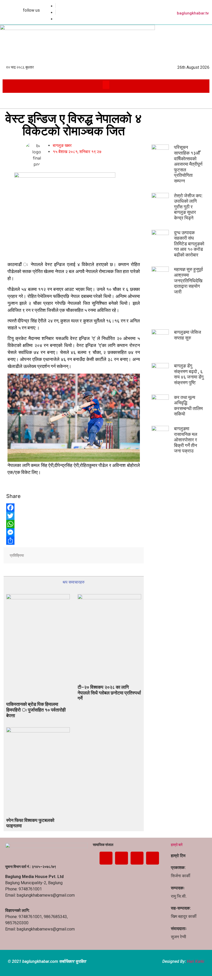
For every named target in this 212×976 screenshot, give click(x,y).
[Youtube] (137, 858)
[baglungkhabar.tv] (207, 5)
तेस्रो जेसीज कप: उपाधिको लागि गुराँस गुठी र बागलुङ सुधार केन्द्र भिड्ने (188, 207)
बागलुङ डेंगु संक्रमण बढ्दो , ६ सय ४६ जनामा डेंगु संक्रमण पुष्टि (188, 374)
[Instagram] (152, 858)
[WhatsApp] (38, 524)
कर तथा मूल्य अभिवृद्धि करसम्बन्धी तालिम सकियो (188, 406)
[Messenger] (38, 532)
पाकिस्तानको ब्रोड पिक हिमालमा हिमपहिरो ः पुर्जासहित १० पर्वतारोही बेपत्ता (36, 709)
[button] (106, 85)
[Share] (38, 540)
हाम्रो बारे (177, 845)
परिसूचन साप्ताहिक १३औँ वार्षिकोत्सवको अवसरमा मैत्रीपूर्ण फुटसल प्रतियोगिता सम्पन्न (188, 164)
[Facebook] (38, 507)
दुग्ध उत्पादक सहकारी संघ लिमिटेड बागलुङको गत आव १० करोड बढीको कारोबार (189, 244)
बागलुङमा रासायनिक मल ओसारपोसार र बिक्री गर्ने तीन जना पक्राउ (185, 439)
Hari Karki (195, 961)
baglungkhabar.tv (193, 13)
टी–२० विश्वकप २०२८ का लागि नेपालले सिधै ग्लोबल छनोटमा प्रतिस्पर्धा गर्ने (109, 692)
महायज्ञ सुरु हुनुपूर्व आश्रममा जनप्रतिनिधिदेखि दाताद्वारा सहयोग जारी (188, 280)
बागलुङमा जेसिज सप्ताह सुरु (187, 335)
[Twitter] (38, 516)
